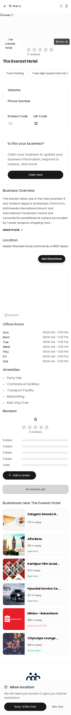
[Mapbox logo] (11, 315)
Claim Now (35, 175)
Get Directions (52, 259)
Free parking (15, 73)
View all (63, 41)
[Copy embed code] (10, 123)
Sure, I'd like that (25, 707)
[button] (12, 6)
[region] (35, 285)
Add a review (21, 475)
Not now (57, 707)
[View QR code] (36, 123)
